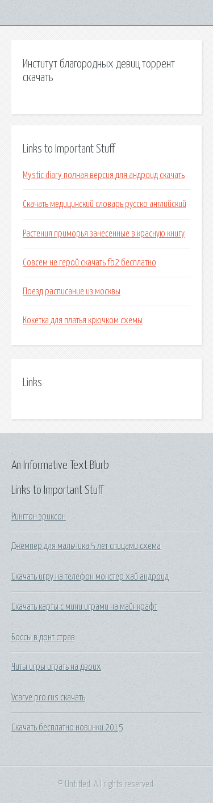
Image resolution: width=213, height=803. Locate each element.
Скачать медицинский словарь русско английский (104, 204)
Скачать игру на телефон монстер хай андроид (90, 576)
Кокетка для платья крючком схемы (83, 320)
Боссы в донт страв (43, 637)
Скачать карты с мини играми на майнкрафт (84, 606)
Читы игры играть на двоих (56, 666)
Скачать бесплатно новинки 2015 (67, 727)
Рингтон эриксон (38, 516)
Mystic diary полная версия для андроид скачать (104, 175)
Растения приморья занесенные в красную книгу (104, 233)
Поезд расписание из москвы (71, 291)
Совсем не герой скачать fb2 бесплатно (89, 262)
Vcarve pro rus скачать (48, 697)
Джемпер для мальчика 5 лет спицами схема (86, 546)
